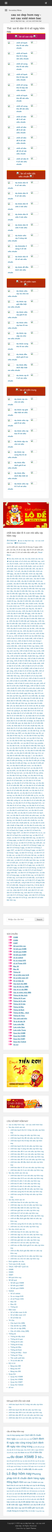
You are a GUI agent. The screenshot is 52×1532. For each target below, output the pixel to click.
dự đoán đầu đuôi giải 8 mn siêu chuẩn (18, 357)
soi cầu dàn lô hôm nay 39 (31, 733)
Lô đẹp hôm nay (19, 1473)
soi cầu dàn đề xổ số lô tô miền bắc (26, 1499)
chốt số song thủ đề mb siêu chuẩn (22, 108)
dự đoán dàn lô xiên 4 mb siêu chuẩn (18, 227)
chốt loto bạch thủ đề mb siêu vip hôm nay (26, 1138)
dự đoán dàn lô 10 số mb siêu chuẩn (18, 259)
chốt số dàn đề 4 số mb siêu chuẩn (21, 119)
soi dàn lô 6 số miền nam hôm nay (27, 860)
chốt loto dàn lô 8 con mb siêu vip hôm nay (26, 1178)
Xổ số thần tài (18, 981)
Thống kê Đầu (18, 1007)
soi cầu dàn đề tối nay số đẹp (26, 1496)
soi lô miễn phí (15, 882)
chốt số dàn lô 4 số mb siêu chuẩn (22, 161)
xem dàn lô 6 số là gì (19, 897)
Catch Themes (31, 1528)
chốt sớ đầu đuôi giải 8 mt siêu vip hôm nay (27, 1216)
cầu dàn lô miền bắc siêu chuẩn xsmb (24, 603)
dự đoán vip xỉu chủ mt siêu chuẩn (17, 401)
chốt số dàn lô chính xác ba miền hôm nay (29, 636)
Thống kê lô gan (19, 998)
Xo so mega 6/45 (19, 960)
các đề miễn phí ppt (38, 1447)
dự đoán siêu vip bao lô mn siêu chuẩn (18, 325)
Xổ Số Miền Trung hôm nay (36, 1511)
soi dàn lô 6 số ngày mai (26, 865)
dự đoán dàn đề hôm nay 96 (31, 1461)
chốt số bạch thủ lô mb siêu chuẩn (22, 45)
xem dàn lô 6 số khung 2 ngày (17, 895)
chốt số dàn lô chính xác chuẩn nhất (19, 638)
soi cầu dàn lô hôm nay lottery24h (21, 741)
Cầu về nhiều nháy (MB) (22, 992)
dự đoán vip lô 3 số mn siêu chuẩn (18, 378)
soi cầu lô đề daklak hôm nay (26, 1502)
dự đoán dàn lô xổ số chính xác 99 (25, 706)
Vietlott (11, 1291)
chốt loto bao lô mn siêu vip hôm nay (24, 1232)
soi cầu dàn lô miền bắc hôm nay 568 (23, 748)
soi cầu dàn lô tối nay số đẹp (17, 775)
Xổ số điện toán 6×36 (18, 1312)
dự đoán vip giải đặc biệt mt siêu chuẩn (18, 412)
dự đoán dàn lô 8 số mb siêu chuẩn (18, 196)
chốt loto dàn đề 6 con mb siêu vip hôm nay (27, 1154)
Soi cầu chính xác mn (17, 1229)
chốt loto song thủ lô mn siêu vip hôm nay (26, 1256)
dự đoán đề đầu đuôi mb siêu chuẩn (18, 269)
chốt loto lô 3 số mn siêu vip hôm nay (24, 1243)
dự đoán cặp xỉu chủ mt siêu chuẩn (18, 444)
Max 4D (16, 969)
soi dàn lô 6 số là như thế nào (25, 855)
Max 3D (16, 966)
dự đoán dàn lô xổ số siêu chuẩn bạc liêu (26, 726)
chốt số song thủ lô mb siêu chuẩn (22, 66)
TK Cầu (11, 1320)
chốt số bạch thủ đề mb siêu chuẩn (22, 98)
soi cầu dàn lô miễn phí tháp (17, 763)
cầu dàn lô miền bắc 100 (26, 569)
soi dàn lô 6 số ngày (26, 863)
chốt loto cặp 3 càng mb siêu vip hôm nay (26, 1149)
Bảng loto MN (15, 1371)
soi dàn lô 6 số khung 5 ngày (25, 850)
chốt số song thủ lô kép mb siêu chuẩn (22, 87)
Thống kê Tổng (19, 1016)
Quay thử (12, 1374)
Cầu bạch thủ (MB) (20, 984)
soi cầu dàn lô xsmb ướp (33, 825)
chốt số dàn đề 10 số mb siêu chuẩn (21, 151)
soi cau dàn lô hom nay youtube (32, 743)
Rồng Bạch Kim (15, 1482)
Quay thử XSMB (19, 1033)
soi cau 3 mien (30, 1482)
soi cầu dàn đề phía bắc (26, 1494)
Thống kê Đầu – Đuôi (21, 1013)
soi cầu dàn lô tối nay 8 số (20, 768)
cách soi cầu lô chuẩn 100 (28, 564)
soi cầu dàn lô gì (33, 731)
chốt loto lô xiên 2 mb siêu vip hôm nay (25, 1181)
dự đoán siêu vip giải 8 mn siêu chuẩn (17, 314)
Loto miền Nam (19, 1027)
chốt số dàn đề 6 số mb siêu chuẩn (21, 130)
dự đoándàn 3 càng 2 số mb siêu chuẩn (17, 248)
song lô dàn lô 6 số (28, 882)
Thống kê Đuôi (18, 1010)
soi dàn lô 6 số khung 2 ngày (31, 845)
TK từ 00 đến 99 (19, 1021)
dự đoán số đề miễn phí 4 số (31, 1463)
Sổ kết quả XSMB (19, 949)
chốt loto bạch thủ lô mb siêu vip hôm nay (26, 1146)
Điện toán (12, 1310)
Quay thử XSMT (19, 1039)
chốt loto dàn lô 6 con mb (26, 633)
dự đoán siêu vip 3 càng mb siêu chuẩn (17, 238)
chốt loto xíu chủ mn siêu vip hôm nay (24, 1259)
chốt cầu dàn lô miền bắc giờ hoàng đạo (23, 621)
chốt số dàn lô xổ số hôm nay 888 (26, 671)
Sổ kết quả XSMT (19, 955)
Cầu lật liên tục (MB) (20, 987)
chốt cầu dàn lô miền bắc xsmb (32, 626)
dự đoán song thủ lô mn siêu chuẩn (18, 346)
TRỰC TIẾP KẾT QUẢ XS (18, 1267)
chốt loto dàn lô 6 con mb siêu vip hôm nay (26, 1175)
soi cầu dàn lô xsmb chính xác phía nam (24, 815)
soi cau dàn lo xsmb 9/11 (15, 808)
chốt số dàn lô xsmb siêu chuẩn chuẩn (31, 688)
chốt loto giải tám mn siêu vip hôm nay (25, 1240)
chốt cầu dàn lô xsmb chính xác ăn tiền (20, 628)
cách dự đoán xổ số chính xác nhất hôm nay (24, 561)
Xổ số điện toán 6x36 (21, 975)
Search (39, 919)
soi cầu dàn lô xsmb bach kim (17, 810)
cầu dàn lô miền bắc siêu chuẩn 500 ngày (24, 596)
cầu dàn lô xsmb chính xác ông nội (21, 608)
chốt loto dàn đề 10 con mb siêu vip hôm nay (27, 1159)
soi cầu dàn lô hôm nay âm (16, 738)
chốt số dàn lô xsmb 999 (18, 681)
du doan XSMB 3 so (26, 1457)
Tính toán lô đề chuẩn (17, 1264)
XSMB (15, 937)
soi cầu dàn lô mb (13, 746)
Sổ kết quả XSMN (19, 952)
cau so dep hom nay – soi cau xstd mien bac (26, 1125)
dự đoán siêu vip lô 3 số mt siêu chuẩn (18, 486)
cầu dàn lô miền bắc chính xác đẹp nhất (28, 574)
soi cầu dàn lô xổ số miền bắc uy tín (25, 795)
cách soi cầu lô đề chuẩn (23, 566)
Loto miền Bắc (18, 1024)
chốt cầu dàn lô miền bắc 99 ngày (18, 613)
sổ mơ (11, 1387)
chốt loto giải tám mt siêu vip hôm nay (24, 1210)
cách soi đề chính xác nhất (24, 1439)
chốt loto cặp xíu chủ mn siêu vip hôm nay (26, 1235)
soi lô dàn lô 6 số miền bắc (25, 878)
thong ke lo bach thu (26, 885)
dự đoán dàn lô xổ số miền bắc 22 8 (23, 713)
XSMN (15, 940)
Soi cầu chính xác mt (17, 1200)
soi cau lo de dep (22, 1485)
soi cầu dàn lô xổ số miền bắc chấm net (23, 788)
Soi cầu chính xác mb (16, 559)
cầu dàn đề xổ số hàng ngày (15, 1450)
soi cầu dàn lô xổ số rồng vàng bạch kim (27, 803)
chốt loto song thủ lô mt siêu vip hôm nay (26, 1224)
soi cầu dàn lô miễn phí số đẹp (34, 760)
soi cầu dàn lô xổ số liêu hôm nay (23, 783)
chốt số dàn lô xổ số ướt (19, 678)
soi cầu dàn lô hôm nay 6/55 (34, 735)
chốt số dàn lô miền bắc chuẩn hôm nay (24, 656)
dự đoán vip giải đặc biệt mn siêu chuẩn (17, 304)
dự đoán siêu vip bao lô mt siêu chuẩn (18, 433)
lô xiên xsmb (37, 1469)
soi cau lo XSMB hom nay (23, 1488)
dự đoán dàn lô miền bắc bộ (31, 698)
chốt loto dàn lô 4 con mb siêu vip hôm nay (26, 1170)
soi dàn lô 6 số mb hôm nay (23, 858)
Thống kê (16, 972)
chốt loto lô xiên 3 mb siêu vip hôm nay (25, 1183)
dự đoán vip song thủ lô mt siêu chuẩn (17, 454)
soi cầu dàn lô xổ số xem (35, 805)
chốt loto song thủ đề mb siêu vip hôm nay (26, 1189)
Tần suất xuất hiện (20, 1018)
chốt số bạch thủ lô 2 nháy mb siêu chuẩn (22, 56)
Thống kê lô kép (19, 1004)
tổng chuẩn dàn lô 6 (18, 887)
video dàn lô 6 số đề (20, 890)
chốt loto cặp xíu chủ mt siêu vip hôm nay (26, 1205)
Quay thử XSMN (19, 1036)
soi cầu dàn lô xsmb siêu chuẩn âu (24, 820)
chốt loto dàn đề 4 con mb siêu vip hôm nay (27, 1151)
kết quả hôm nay (19, 946)
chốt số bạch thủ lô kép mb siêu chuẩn (22, 77)
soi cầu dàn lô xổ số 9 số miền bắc (25, 778)
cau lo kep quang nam (15, 1435)
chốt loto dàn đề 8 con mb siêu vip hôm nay (27, 1157)
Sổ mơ (15, 1045)
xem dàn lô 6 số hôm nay (33, 893)
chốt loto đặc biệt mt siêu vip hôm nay (24, 1208)
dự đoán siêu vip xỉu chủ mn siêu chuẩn (18, 293)
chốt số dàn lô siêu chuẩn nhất (29, 663)
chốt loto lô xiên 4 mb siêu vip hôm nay (25, 1186)
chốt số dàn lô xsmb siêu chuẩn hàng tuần (22, 691)
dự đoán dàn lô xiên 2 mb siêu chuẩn (18, 206)
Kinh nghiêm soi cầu (16, 1261)
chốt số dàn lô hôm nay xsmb (29, 651)
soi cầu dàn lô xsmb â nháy (35, 808)
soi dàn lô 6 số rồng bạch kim (28, 873)
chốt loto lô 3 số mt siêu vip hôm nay (24, 1213)
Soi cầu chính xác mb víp (34, 559)
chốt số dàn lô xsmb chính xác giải (26, 683)
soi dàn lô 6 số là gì (26, 853)
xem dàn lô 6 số (33, 890)
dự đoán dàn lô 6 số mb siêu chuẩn (18, 185)
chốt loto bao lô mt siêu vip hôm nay (24, 1202)
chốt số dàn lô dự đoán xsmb (21, 643)
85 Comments (21, 543)
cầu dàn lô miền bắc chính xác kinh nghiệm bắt (23, 576)
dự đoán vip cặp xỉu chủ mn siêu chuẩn (17, 335)
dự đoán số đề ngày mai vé (30, 1466)
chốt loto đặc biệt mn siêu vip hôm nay (25, 1237)
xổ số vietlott (18, 958)
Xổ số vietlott (15, 1293)
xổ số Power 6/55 (19, 963)
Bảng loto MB (15, 1366)
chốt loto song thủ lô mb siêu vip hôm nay (26, 1192)
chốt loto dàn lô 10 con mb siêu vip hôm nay (27, 1167)
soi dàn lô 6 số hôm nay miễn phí (30, 843)
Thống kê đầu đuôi (20, 995)
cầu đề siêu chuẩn (12, 1452)
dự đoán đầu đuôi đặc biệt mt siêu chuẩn (18, 475)
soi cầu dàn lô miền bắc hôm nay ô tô (27, 753)
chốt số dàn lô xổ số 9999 (19, 668)
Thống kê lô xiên (19, 1001)
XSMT (15, 943)
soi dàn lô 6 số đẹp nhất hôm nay (23, 838)
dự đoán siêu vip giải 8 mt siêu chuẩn (18, 423)
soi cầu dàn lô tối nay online (33, 773)
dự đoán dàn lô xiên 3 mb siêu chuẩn (18, 217)
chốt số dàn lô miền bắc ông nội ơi (26, 661)
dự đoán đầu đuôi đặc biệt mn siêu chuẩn (17, 367)
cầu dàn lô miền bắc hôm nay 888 (25, 584)
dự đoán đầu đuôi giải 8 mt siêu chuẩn (17, 465)
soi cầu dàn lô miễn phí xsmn (20, 765)
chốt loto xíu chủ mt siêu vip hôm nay (24, 1226)
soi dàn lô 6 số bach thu (30, 828)
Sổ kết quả (13, 1280)
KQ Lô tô (12, 1363)
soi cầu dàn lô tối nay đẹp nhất (27, 770)
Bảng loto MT (15, 1369)
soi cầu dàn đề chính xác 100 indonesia (25, 1491)
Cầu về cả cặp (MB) (20, 989)
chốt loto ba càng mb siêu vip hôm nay (25, 1135)
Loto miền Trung (19, 1030)
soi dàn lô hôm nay (26, 875)
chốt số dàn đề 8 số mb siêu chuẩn (21, 140)
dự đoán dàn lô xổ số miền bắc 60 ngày (27, 718)
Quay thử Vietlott (19, 1042)
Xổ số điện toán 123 (20, 978)
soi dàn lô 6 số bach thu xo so (31, 833)
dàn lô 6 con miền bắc (30, 696)
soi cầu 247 (37, 1488)
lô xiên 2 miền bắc (23, 1469)
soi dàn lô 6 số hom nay (25, 840)
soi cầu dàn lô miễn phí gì (29, 758)
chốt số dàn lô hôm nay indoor (28, 646)
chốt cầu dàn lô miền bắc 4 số (32, 611)
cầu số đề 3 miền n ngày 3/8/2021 (34, 1450)
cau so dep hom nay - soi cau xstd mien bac (26, 16)
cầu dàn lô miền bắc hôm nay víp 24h (27, 591)
